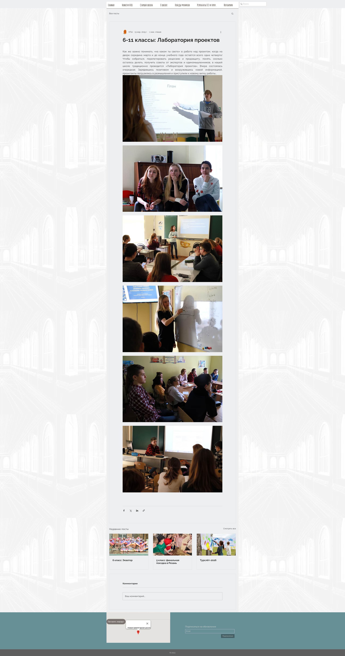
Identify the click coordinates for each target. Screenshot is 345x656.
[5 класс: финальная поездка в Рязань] (172, 545)
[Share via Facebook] (124, 510)
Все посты (114, 13)
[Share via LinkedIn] (137, 510)
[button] (166, 6)
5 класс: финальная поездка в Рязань (167, 561)
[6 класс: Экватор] (128, 545)
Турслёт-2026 (208, 560)
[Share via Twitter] (130, 510)
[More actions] (220, 32)
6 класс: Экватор (122, 560)
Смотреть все (229, 528)
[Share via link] (143, 510)
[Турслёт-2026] (216, 545)
